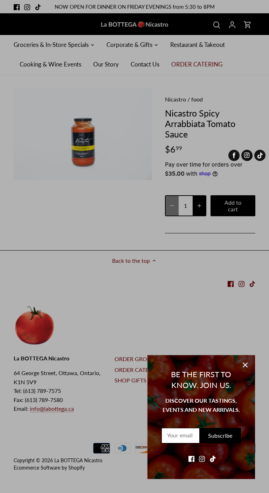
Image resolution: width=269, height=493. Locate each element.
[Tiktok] (213, 458)
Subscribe (220, 435)
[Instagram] (202, 458)
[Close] (245, 365)
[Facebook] (191, 458)
